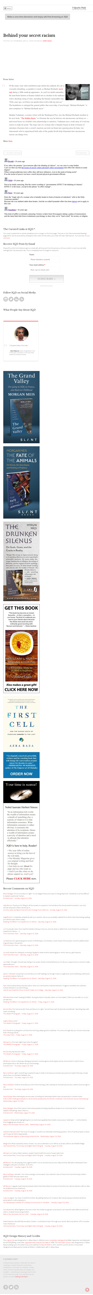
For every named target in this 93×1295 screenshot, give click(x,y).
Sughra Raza (7, 1021)
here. (11, 141)
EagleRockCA (7, 917)
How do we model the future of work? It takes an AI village (23, 990)
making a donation (21, 1277)
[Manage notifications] (87, 1290)
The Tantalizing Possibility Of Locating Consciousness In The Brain (26, 1203)
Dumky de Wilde (44, 1245)
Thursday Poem (82, 153)
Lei (4, 929)
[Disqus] (46, 187)
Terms (45, 286)
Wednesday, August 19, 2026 (13, 1101)
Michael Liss (7, 1042)
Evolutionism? (8, 898)
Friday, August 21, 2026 (46, 1002)
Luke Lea (6, 1198)
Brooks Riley (7, 1009)
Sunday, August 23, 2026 (23, 898)
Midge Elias (7, 1144)
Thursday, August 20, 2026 (23, 1066)
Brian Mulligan (8, 894)
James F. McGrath (9, 974)
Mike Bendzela (8, 997)
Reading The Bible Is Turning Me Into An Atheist (20, 922)
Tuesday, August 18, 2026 (53, 1146)
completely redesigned (57, 1240)
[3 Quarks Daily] (79, 9)
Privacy (51, 286)
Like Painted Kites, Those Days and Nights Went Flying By (23, 1146)
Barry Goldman (8, 1073)
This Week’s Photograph (11, 1014)
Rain (4, 986)
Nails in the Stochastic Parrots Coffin (16, 1125)
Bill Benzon (7, 1061)
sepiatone (6, 1120)
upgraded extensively (32, 1243)
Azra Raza (47, 41)
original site (10, 1240)
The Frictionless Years (11, 934)
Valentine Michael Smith (11, 1132)
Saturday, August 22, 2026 (47, 922)
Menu (9, 8)
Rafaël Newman (8, 1221)
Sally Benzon (7, 905)
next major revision (64, 1243)
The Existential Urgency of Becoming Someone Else (21, 1136)
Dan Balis (45, 1243)
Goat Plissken (8, 1096)
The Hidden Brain (28, 118)
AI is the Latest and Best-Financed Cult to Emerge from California (25, 910)
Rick (4, 1030)
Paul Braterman (8, 1210)
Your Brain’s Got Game (13, 153)
